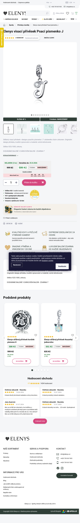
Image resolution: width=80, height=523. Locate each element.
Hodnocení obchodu (9, 2)
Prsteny (5, 453)
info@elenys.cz (65, 454)
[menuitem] (11, 19)
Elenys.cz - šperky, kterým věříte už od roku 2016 (40, 504)
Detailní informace (9, 155)
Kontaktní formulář (67, 475)
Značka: (49, 38)
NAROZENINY (42, 167)
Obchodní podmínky (36, 460)
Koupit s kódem (27, 172)
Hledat (47, 13)
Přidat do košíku (30, 182)
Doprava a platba (23, 2)
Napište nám (7, 492)
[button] (32, 370)
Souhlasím (62, 266)
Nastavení (17, 265)
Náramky (6, 457)
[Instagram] (62, 467)
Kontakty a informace (10, 496)
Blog (4, 480)
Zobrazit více (40, 421)
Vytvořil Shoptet (56, 511)
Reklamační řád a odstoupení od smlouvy (13, 488)
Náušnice (6, 461)
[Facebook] (57, 467)
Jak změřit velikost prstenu (12, 484)
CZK (70, 2)
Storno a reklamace (36, 453)
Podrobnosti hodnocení (31, 38)
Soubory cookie (47, 261)
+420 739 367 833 (66, 458)
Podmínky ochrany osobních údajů (41, 463)
